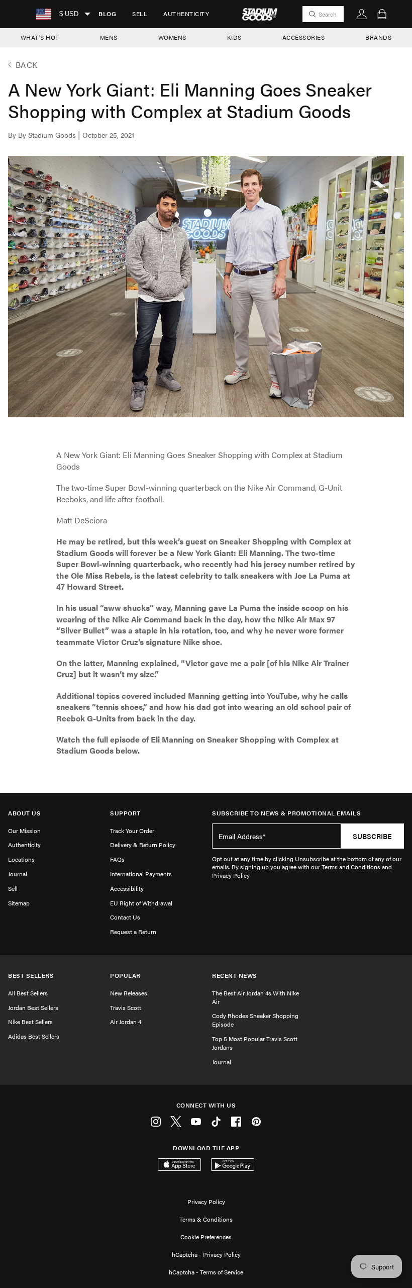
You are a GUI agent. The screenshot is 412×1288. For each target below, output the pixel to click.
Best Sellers (31, 975)
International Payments (141, 873)
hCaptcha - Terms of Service (206, 1271)
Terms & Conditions (206, 1219)
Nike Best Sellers (30, 1021)
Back (27, 64)
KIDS (234, 37)
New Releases (128, 992)
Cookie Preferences (206, 1236)
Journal (17, 873)
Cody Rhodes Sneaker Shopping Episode (255, 1020)
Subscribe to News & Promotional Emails (286, 813)
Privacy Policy (206, 1201)
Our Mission (24, 830)
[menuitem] (107, 14)
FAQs (117, 859)
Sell (139, 13)
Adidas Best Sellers (33, 1036)
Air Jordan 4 (125, 1021)
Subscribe (372, 836)
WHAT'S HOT (40, 37)
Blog (107, 13)
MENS (109, 37)
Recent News (234, 975)
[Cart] (382, 14)
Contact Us (125, 917)
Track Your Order (132, 830)
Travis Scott (125, 1007)
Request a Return (133, 931)
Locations (21, 859)
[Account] (362, 14)
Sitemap (19, 902)
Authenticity (186, 13)
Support (125, 813)
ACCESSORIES (303, 37)
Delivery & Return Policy (142, 844)
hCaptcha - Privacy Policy (206, 1254)
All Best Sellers (28, 992)
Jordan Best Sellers (33, 1007)
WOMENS (172, 37)
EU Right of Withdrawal (141, 902)
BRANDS (378, 37)
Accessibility (127, 888)
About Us (24, 813)
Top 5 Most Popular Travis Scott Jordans (254, 1043)
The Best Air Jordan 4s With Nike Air (255, 997)
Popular (125, 975)
